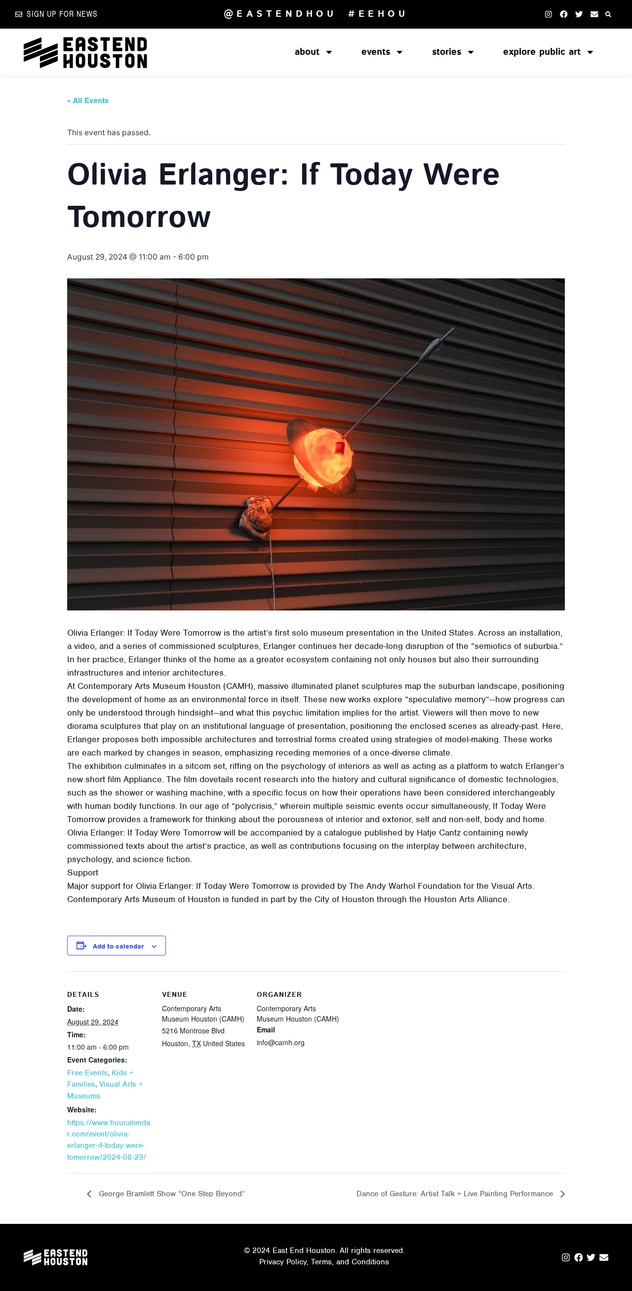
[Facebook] (563, 14)
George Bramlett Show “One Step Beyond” (170, 1194)
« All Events (88, 101)
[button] (608, 14)
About (307, 52)
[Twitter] (579, 14)
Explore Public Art (542, 52)
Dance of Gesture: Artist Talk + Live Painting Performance (455, 1194)
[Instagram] (548, 14)
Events (375, 52)
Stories (446, 52)
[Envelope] (594, 14)
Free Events (87, 1073)
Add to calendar (118, 946)
